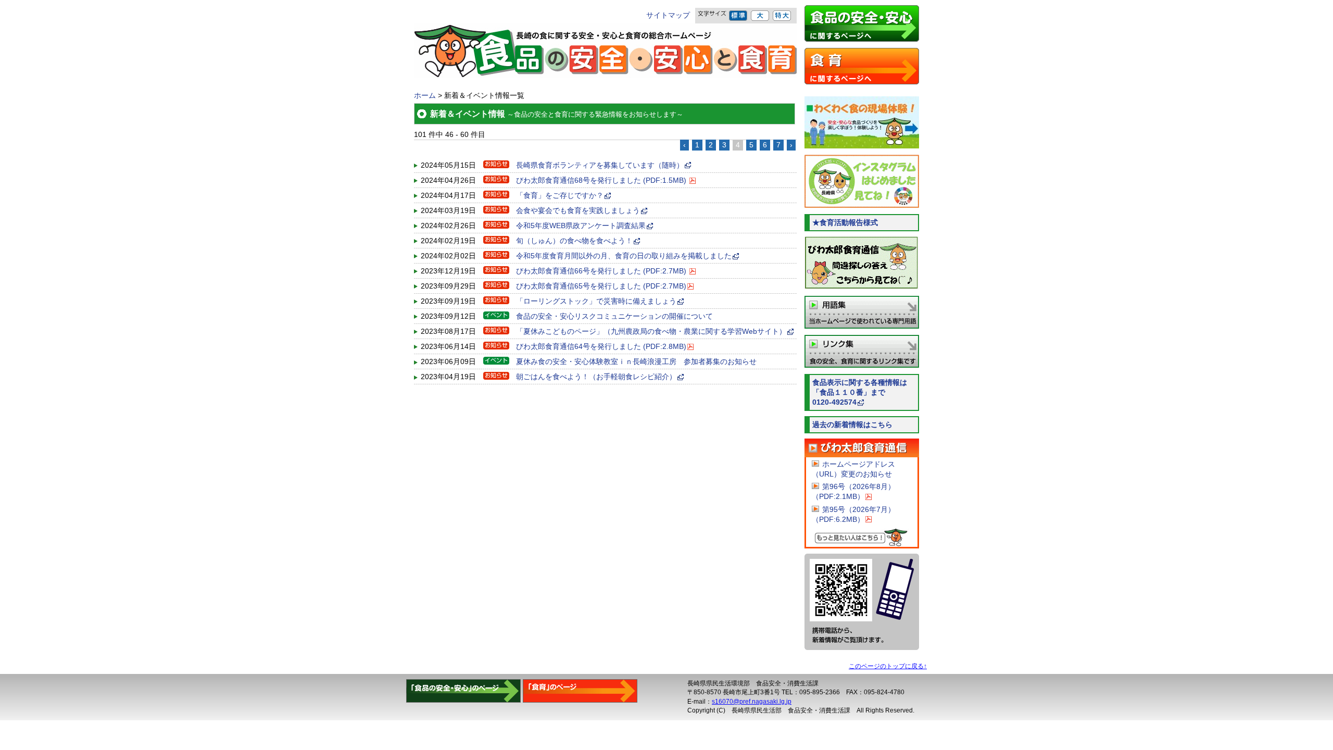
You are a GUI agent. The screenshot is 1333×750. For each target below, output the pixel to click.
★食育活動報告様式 (845, 223)
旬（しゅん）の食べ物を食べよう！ (574, 241)
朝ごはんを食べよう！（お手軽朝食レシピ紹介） (596, 377)
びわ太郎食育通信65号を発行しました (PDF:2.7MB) (601, 286)
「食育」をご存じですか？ (559, 195)
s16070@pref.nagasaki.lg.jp (751, 701)
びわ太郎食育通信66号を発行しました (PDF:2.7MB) (602, 271)
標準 (738, 15)
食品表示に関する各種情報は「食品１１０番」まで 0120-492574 (865, 392)
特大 (782, 15)
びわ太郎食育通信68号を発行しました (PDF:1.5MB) (602, 180)
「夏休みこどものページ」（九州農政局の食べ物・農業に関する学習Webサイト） (651, 331)
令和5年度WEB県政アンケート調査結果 (581, 226)
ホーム (425, 95)
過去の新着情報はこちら (852, 425)
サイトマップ (668, 15)
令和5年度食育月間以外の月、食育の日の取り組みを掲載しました (624, 256)
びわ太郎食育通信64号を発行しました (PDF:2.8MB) (601, 347)
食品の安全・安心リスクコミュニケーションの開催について (614, 316)
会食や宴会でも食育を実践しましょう (578, 211)
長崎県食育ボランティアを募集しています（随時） (600, 165)
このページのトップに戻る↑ (888, 666)
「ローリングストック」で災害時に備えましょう (596, 301)
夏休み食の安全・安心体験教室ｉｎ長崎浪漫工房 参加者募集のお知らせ (636, 362)
